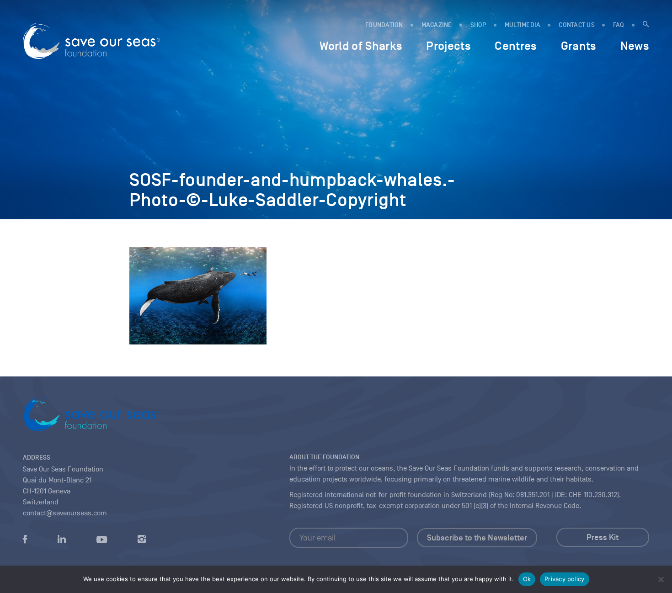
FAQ (618, 25)
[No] (660, 579)
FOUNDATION (384, 25)
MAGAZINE (436, 25)
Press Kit (603, 537)
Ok (527, 578)
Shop (478, 25)
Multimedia (523, 25)
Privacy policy (564, 578)
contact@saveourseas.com (65, 513)
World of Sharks (361, 46)
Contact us (577, 25)
